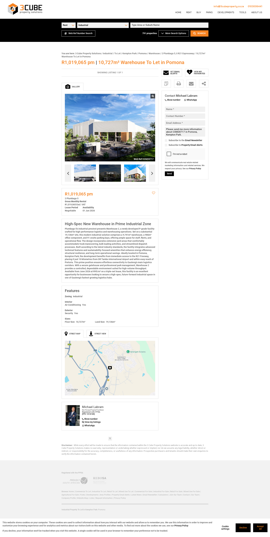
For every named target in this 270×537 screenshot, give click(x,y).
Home (71, 491)
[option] (135, 173)
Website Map (82, 498)
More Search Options (175, 33)
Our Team (195, 495)
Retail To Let (112, 491)
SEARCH (201, 33)
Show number (91, 419)
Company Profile (69, 498)
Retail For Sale (176, 491)
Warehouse (154, 53)
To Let (117, 53)
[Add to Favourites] (153, 193)
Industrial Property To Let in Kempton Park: (80, 510)
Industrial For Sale (161, 491)
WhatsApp (90, 425)
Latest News (136, 495)
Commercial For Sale (143, 491)
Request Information (103, 498)
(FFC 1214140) (88, 414)
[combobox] (169, 25)
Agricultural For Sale (70, 495)
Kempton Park (129, 53)
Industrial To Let (99, 491)
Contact (186, 495)
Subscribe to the (185, 140)
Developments (92, 495)
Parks (82, 495)
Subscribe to (185, 145)
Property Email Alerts (191, 145)
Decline (243, 527)
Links (92, 498)
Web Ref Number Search (80, 33)
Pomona (142, 53)
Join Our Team (175, 495)
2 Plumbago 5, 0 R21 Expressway (178, 53)
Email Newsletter (193, 140)
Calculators (163, 495)
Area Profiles (105, 495)
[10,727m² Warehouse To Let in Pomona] (110, 128)
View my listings (93, 422)
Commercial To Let (83, 491)
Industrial (107, 53)
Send (169, 173)
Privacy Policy (195, 168)
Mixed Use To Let (126, 491)
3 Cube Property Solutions (88, 53)
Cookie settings (225, 527)
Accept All (260, 527)
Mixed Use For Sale (192, 491)
